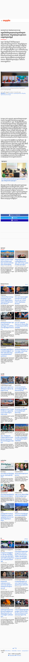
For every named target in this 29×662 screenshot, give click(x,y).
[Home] (7, 21)
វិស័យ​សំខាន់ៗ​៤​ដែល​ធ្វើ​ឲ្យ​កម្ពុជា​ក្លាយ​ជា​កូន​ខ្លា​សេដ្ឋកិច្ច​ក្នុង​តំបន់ (21, 514)
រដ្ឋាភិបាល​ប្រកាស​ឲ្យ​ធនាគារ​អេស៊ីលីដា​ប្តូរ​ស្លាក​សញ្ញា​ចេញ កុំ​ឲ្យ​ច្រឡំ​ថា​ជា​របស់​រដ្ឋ (7, 388)
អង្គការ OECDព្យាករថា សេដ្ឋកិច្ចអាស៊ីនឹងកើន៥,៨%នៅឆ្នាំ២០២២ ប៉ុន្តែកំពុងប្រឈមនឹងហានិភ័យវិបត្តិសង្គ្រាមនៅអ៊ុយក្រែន (7, 439)
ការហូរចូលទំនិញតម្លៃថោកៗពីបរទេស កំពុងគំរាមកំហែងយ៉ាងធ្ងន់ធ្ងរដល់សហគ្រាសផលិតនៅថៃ (21, 583)
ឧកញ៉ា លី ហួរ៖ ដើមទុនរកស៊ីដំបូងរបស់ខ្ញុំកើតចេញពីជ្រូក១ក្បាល (21, 495)
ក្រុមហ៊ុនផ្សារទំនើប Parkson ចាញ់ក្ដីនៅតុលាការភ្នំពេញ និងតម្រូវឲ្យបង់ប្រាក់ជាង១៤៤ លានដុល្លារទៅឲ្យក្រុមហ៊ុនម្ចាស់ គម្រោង (7, 517)
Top (15, 648)
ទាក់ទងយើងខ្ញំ (14, 651)
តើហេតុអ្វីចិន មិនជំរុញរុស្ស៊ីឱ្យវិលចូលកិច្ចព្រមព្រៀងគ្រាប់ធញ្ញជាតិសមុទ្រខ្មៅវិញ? (21, 439)
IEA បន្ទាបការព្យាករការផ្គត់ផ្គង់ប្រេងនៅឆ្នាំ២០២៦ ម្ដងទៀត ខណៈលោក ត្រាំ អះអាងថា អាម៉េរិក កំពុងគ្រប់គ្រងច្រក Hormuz (21, 300)
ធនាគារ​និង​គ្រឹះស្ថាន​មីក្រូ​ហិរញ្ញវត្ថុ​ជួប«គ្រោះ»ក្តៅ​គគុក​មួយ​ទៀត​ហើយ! (7, 475)
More (26, 284)
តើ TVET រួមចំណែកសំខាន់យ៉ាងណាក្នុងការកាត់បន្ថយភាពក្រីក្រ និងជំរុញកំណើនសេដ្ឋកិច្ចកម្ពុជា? (13, 180)
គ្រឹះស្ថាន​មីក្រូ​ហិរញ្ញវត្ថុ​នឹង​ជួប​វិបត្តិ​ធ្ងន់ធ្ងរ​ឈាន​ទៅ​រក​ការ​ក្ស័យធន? (7, 495)
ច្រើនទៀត (26, 461)
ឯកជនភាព (19, 651)
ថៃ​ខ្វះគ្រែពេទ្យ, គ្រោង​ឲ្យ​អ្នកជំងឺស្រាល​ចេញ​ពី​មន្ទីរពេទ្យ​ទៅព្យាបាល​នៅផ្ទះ (21, 411)
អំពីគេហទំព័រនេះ (8, 651)
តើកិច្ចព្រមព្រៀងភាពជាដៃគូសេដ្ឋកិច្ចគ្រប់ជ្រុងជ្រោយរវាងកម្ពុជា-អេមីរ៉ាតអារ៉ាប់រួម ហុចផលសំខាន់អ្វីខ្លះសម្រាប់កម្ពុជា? (21, 262)
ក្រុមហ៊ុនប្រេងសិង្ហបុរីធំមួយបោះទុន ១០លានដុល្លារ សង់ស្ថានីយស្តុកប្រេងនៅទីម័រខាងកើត (21, 351)
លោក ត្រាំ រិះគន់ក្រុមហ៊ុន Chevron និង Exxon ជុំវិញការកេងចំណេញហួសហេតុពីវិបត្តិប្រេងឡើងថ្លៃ (21, 325)
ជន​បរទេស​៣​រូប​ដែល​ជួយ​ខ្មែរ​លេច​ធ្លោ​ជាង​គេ (21, 474)
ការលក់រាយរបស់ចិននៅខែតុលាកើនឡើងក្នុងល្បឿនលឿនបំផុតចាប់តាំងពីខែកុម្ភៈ (21, 388)
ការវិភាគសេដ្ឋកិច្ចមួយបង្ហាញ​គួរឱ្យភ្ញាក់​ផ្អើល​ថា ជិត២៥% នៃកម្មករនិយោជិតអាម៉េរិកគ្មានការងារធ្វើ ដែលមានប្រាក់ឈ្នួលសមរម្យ (21, 612)
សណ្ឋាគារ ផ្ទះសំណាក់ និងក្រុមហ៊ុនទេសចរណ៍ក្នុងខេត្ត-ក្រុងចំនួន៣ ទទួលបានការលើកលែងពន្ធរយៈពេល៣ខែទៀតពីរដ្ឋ (7, 262)
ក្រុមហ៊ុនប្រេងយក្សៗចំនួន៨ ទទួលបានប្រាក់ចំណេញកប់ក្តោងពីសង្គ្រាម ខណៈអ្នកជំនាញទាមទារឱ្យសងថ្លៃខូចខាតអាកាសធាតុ (7, 326)
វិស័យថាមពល (10, 93)
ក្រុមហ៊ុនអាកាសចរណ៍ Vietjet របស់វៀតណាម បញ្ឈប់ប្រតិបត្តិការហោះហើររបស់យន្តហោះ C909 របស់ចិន (7, 411)
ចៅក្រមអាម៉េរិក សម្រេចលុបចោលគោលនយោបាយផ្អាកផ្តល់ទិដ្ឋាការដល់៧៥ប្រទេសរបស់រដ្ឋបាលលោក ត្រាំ (6, 584)
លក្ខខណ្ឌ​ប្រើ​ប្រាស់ (25, 651)
